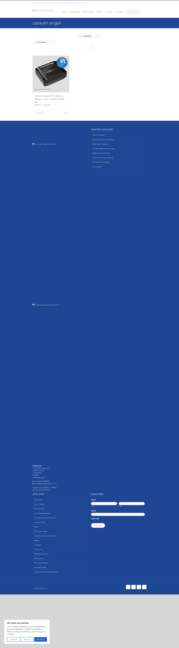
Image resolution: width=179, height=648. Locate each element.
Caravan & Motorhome (101, 153)
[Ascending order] (99, 36)
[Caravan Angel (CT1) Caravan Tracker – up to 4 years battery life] (51, 74)
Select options (40, 113)
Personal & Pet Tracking (101, 162)
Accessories (96, 167)
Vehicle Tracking (98, 135)
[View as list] (92, 47)
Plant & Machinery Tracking (102, 158)
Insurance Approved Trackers (103, 149)
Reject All (27, 639)
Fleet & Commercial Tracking (103, 140)
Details (65, 113)
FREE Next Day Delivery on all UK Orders (74, 3)
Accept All (40, 639)
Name (94, 645)
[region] (27, 632)
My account (38, 645)
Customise (14, 639)
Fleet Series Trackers (100, 144)
